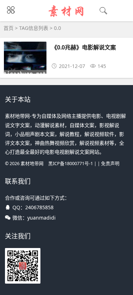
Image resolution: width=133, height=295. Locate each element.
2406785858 (39, 207)
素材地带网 (32, 163)
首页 (8, 28)
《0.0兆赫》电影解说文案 (83, 47)
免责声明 (110, 163)
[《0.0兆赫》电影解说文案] (25, 71)
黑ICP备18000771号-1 (70, 163)
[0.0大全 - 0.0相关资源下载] (66, 16)
